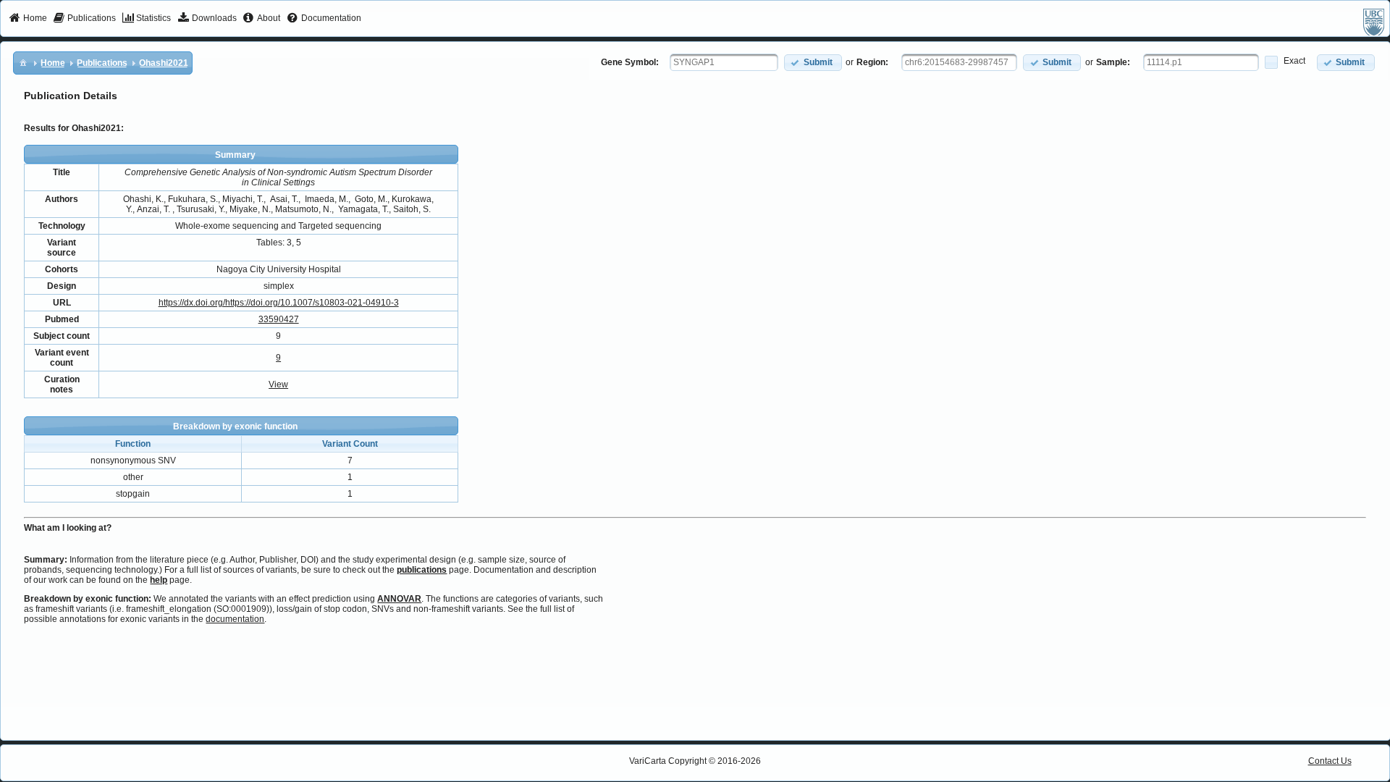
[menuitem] (28, 19)
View (278, 384)
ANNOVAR (399, 599)
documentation (235, 619)
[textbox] (724, 62)
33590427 (278, 319)
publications (422, 570)
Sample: (1113, 62)
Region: (872, 62)
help (158, 580)
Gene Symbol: (630, 62)
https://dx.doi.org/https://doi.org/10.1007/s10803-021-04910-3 (279, 303)
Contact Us (1330, 761)
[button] (813, 62)
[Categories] (23, 62)
